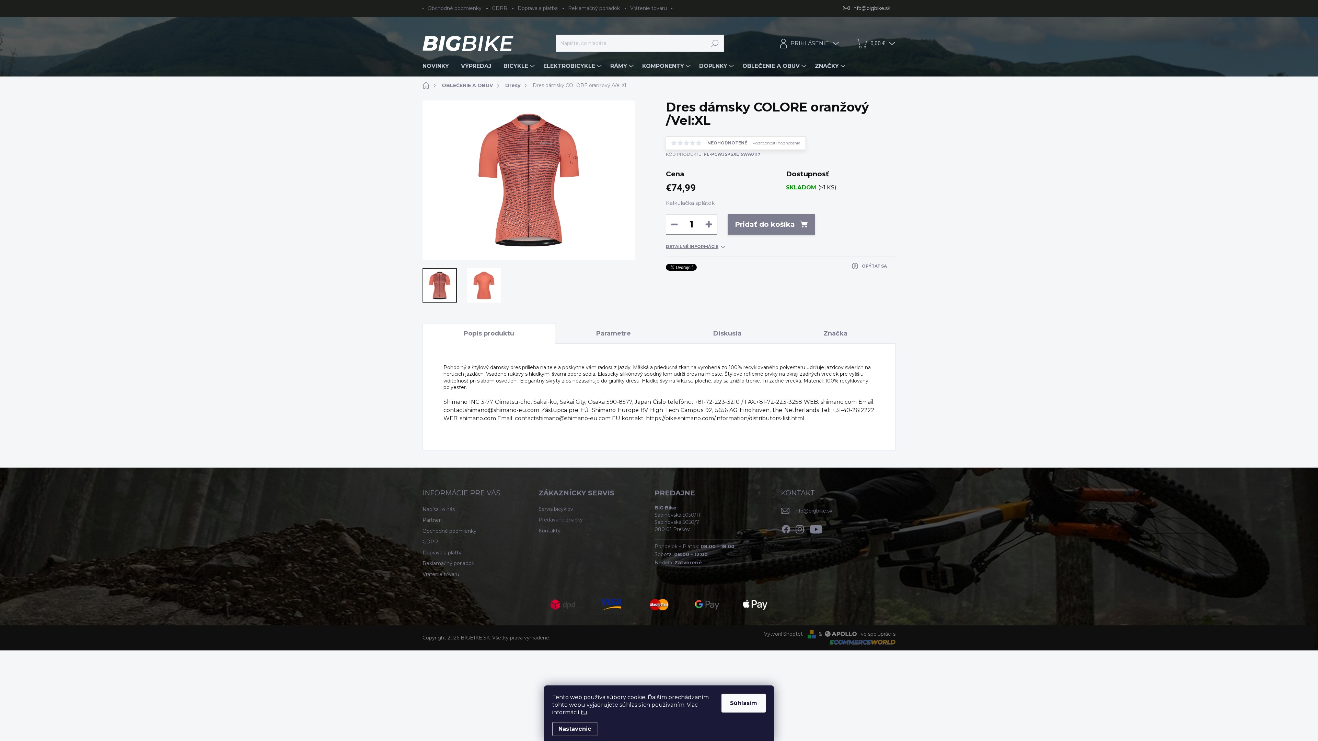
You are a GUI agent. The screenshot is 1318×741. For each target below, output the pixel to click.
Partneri (432, 520)
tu (584, 712)
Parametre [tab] (613, 333)
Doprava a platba (538, 8)
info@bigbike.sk (813, 511)
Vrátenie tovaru (648, 8)
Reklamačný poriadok (594, 8)
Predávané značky (561, 520)
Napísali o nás (439, 509)
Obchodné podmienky (455, 8)
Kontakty (549, 531)
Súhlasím (743, 703)
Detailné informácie (692, 246)
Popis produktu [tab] (489, 333)
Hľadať (715, 43)
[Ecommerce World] (860, 642)
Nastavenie (574, 729)
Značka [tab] (835, 333)
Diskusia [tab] (727, 333)
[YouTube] (816, 528)
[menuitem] (438, 66)
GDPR (499, 8)
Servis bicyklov (556, 509)
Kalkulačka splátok (690, 203)
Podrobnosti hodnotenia (776, 143)
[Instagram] (800, 528)
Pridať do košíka (765, 224)
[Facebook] (786, 528)
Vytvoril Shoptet (783, 634)
